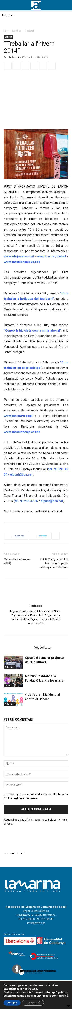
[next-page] (7, 712)
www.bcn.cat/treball (51, 256)
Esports (8, 685)
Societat (29, 30)
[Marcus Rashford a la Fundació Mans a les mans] (13, 680)
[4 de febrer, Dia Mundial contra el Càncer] (13, 699)
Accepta (12, 1002)
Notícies (16, 30)
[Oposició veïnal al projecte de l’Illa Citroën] (13, 662)
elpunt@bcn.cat (20, 474)
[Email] (43, 66)
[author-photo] (36, 600)
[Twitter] (16, 66)
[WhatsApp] (25, 66)
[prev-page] (5, 712)
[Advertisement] (30, 22)
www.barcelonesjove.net (22, 262)
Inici (6, 30)
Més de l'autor (42, 647)
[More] (55, 536)
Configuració (33, 1002)
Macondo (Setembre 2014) (17, 561)
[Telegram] (34, 66)
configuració (60, 995)
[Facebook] (8, 66)
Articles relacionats (17, 647)
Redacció (13, 57)
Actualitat (9, 667)
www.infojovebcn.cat (19, 256)
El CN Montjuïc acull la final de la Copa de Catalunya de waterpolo (53, 563)
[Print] (52, 66)
